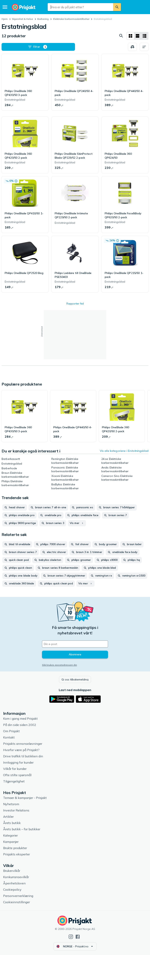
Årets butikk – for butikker (21, 829)
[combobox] (80, 7)
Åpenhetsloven (14, 883)
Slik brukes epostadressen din (59, 664)
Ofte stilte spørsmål (17, 775)
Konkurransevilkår (16, 877)
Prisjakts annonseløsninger (22, 744)
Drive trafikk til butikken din (23, 756)
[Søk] (117, 7)
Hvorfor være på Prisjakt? (21, 750)
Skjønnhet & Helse (22, 18)
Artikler (8, 817)
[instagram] (70, 936)
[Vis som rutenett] (130, 35)
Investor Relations (16, 810)
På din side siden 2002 (19, 725)
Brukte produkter (15, 848)
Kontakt (9, 737)
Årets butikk (12, 823)
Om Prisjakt (11, 731)
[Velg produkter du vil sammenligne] (132, 47)
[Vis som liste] (137, 35)
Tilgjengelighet (14, 781)
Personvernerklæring (18, 896)
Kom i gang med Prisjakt (20, 718)
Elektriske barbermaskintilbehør (71, 18)
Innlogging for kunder (18, 762)
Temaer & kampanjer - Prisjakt (25, 798)
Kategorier (10, 835)
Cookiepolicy (12, 889)
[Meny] (5, 7)
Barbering (43, 18)
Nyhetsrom (11, 804)
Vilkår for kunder (15, 769)
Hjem (5, 18)
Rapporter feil (75, 303)
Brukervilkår (11, 871)
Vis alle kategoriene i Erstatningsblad (124, 451)
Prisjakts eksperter (16, 854)
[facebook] (77, 936)
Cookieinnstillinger (16, 902)
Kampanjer (11, 842)
